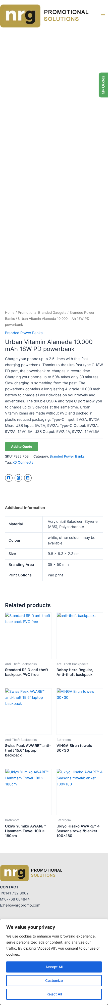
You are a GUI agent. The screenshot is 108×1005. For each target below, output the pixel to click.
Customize (54, 980)
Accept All (54, 967)
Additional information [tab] (25, 507)
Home (10, 312)
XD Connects (23, 462)
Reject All (54, 994)
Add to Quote (21, 446)
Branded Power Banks (24, 333)
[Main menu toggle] (103, 16)
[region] (54, 962)
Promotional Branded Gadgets (42, 312)
